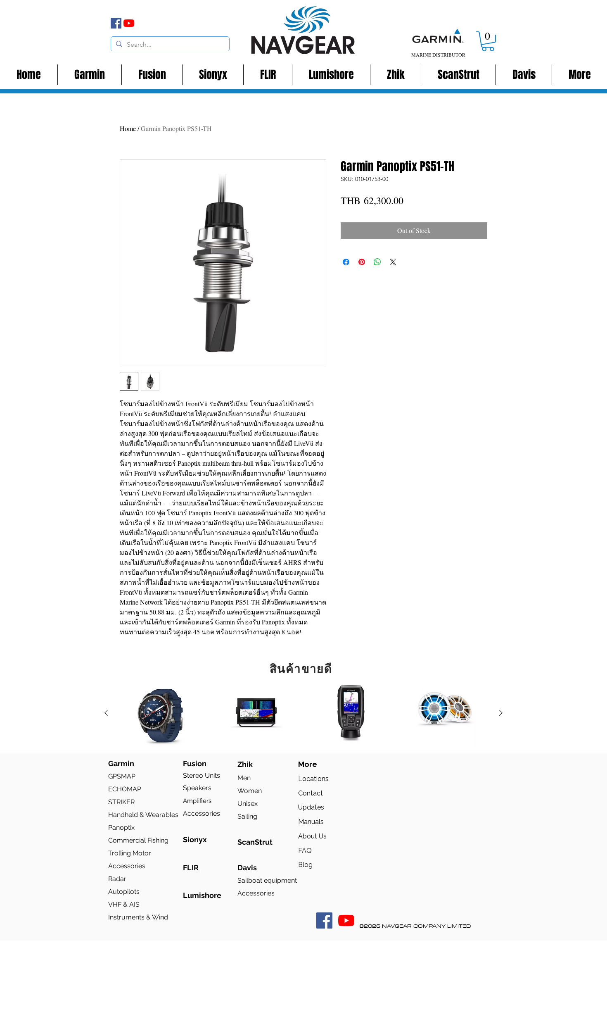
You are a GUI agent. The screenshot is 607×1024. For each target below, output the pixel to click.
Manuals (311, 822)
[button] (488, 41)
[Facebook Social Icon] (324, 920)
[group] (303, 713)
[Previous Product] (106, 713)
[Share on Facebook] (346, 262)
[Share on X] (393, 262)
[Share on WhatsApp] (377, 262)
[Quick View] (161, 713)
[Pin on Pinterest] (362, 262)
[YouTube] (128, 23)
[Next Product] (501, 713)
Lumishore (202, 895)
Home (128, 128)
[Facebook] (116, 23)
